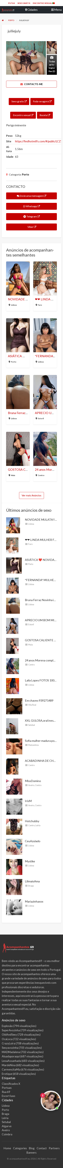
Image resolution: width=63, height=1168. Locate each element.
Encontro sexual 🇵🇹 (44, 3)
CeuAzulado (32, 841)
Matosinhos (33, 745)
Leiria (37, 825)
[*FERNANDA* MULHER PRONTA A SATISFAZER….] (12, 585)
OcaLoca (7, 1039)
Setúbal (31, 725)
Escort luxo (8, 1096)
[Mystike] (14, 866)
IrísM (28, 801)
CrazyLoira (8, 1043)
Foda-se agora (41, 101)
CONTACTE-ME (33, 84)
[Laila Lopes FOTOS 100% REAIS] (12, 686)
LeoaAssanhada (11, 1060)
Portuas (7, 1087)
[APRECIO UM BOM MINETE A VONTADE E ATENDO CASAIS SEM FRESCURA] (12, 625)
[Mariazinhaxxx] (14, 907)
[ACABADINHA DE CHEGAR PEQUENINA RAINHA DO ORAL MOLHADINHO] (12, 766)
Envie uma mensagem (31, 195)
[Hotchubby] (14, 826)
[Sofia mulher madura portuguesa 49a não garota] (14, 746)
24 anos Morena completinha (43, 660)
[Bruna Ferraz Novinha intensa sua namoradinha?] (13, 605)
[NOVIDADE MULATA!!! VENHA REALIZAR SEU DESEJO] (13, 525)
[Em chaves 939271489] (14, 706)
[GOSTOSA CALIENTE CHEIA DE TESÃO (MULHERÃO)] (12, 645)
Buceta (44, 115)
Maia (13, 475)
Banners (31, 1152)
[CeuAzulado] (14, 846)
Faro (40, 305)
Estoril (41, 418)
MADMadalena (11, 1052)
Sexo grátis (23, 3)
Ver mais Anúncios (31, 495)
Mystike (30, 861)
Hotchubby (32, 821)
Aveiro (31, 785)
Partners (54, 1148)
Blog (32, 1148)
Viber (30, 226)
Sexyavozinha (10, 1047)
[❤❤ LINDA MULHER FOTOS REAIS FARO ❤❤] (12, 545)
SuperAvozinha (11, 1030)
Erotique (7, 1073)
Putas (11, 3)
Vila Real (32, 705)
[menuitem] (11, 3)
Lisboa (14, 305)
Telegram (31, 216)
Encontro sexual (22, 115)
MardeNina (9, 1065)
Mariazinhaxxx (34, 901)
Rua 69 (6, 1092)
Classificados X (11, 1083)
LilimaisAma (32, 881)
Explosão (7, 1026)
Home (7, 1148)
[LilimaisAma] (14, 886)
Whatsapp (31, 206)
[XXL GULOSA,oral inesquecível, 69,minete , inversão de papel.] (12, 726)
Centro (41, 475)
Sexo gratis (17, 101)
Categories (20, 1148)
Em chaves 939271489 (39, 700)
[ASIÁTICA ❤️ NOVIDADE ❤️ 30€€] (14, 565)
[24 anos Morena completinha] (12, 665)
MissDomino (33, 781)
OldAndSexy (9, 1034)
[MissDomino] (14, 786)
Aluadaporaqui (11, 1056)
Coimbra (7, 1134)
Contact (42, 1148)
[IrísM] (14, 806)
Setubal (6, 1122)
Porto (25, 174)
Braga (31, 885)
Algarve (6, 1126)
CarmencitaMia (11, 1069)
